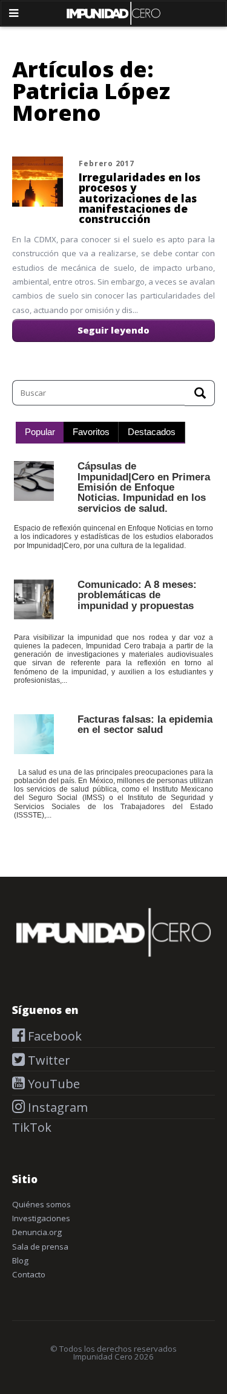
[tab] (40, 433)
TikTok (31, 1127)
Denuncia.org (37, 1232)
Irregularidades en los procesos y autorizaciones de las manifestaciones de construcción (139, 198)
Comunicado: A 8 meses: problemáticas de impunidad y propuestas (137, 594)
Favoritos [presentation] (91, 432)
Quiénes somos (41, 1204)
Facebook (53, 1036)
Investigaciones (41, 1218)
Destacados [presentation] (152, 432)
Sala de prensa (40, 1246)
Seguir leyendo (113, 330)
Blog (20, 1260)
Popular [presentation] (40, 432)
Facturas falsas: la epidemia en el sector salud (144, 724)
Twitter (47, 1060)
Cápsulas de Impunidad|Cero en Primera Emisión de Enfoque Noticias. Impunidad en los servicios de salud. (143, 487)
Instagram (56, 1107)
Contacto (28, 1274)
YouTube (52, 1084)
